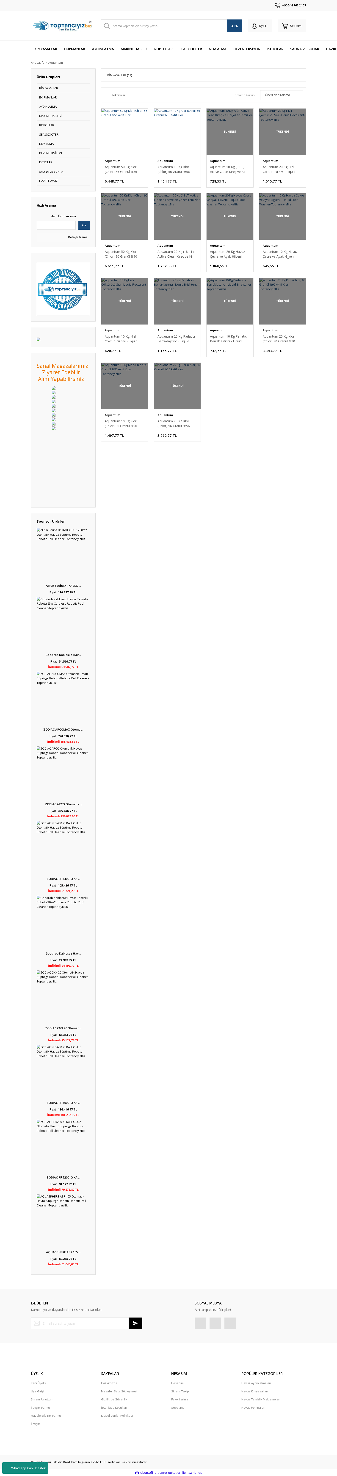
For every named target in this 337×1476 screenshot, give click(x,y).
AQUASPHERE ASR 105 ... (63, 1252)
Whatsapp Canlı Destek (28, 1468)
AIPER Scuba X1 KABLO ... (63, 586)
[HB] (53, 392)
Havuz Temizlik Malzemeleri (260, 1399)
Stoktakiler (117, 95)
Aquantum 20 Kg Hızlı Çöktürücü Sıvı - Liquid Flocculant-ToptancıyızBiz (282, 169)
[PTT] (53, 410)
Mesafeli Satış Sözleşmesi (119, 1391)
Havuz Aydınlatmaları (256, 1383)
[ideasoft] (144, 1473)
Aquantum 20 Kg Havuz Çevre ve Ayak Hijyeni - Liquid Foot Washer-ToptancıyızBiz (227, 254)
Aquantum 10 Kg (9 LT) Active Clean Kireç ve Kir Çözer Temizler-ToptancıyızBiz (228, 169)
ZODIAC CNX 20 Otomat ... (63, 1028)
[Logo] (63, 26)
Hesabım (177, 1383)
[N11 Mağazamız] (53, 388)
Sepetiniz (177, 1407)
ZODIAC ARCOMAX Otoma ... (63, 729)
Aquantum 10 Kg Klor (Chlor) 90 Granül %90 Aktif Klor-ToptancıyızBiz (123, 423)
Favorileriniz (179, 1399)
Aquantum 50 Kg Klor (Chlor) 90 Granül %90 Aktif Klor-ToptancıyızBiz (123, 254)
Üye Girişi (37, 1391)
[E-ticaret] (168, 1473)
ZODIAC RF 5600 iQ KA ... (63, 1103)
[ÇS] (53, 401)
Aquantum (55, 62)
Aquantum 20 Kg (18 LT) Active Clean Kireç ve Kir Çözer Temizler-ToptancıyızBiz (175, 254)
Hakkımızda (109, 1383)
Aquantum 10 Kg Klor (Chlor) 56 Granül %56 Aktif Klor (173, 169)
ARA (234, 26)
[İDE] (53, 419)
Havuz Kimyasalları (254, 1391)
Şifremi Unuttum (42, 1399)
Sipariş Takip (180, 1391)
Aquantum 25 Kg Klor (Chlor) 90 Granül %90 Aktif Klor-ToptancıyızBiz (281, 339)
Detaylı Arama (77, 237)
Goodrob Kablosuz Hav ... (63, 655)
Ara (84, 225)
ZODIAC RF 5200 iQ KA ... (63, 1177)
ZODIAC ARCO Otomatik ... (63, 804)
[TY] (53, 397)
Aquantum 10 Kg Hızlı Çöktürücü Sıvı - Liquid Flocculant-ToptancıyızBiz (124, 339)
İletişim (36, 1424)
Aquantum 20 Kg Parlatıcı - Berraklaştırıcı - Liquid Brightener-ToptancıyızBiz (177, 339)
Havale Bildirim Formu (46, 1415)
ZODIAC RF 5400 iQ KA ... (63, 879)
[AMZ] (53, 406)
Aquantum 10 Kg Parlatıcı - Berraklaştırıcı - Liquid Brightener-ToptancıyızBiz (229, 339)
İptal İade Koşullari (114, 1407)
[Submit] (135, 1323)
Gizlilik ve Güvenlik (114, 1399)
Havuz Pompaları (253, 1407)
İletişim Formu (40, 1407)
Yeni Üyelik (38, 1383)
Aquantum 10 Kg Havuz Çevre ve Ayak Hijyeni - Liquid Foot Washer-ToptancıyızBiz (280, 254)
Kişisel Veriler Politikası (117, 1415)
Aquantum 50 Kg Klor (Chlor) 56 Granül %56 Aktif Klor (121, 169)
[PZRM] (53, 414)
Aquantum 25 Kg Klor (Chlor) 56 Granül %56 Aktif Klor (173, 423)
